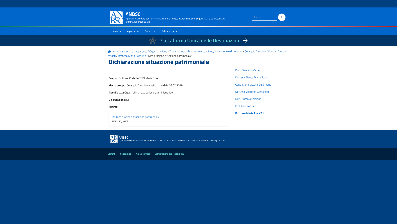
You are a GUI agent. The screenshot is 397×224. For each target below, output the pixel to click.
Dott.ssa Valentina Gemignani (252, 92)
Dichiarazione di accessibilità (169, 154)
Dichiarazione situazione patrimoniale (138, 117)
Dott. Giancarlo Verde (247, 70)
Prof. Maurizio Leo (245, 106)
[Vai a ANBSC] (109, 51)
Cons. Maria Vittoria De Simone (253, 84)
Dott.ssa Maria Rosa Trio (250, 113)
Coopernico (125, 154)
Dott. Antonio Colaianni (248, 99)
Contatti (112, 154)
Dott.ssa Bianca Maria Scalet (251, 77)
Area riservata (143, 154)
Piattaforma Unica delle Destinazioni (200, 40)
